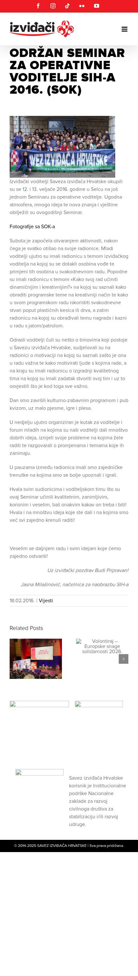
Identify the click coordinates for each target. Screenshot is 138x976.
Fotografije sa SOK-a (33, 226)
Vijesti (46, 600)
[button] (14, 659)
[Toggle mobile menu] (125, 29)
